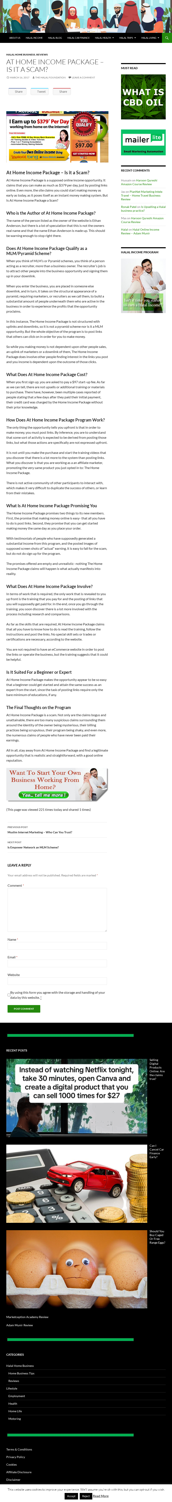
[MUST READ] (143, 96)
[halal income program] (143, 286)
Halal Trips (126, 37)
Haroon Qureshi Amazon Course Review (139, 182)
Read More (101, 1496)
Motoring (14, 1418)
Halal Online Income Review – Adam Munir (140, 231)
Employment (16, 1396)
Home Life (15, 1411)
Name (13, 939)
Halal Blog (55, 37)
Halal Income (34, 37)
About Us (14, 37)
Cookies (11, 1464)
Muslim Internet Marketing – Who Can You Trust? (40, 830)
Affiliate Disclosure (18, 1472)
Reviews (42, 54)
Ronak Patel (129, 207)
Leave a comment (83, 77)
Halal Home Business (20, 54)
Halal (124, 229)
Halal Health (103, 37)
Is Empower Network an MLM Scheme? (33, 845)
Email (12, 957)
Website (14, 975)
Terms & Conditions (19, 1449)
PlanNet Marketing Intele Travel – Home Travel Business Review (141, 195)
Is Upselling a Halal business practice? (143, 208)
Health (12, 1403)
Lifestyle (11, 1388)
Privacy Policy (15, 1457)
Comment (16, 885)
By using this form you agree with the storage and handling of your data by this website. (57, 994)
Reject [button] (86, 1496)
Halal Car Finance (78, 37)
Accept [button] (71, 1496)
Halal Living (148, 37)
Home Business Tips (21, 1373)
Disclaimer (13, 1479)
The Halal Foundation (50, 77)
